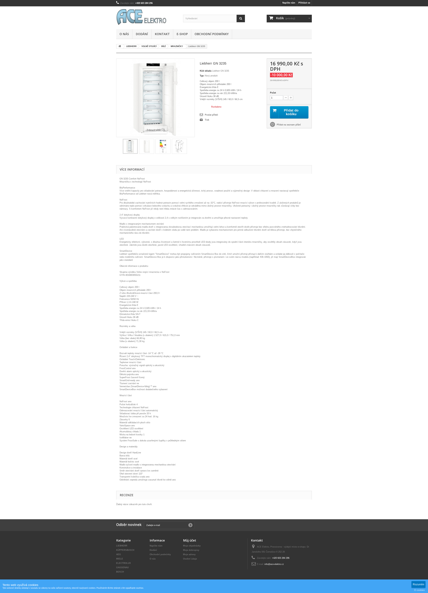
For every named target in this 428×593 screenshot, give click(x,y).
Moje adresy (189, 554)
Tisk (207, 120)
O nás (124, 34)
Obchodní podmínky (212, 34)
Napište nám (288, 3)
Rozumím (418, 584)
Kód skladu (205, 71)
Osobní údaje (190, 559)
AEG (118, 554)
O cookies (419, 590)
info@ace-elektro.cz (274, 564)
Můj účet (189, 540)
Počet (273, 92)
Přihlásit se (304, 3)
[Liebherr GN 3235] (130, 146)
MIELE (119, 559)
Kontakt (162, 34)
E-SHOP (182, 34)
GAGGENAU (122, 567)
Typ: (202, 75)
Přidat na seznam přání (288, 124)
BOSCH (120, 572)
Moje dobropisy (191, 550)
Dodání (142, 34)
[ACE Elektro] (147, 17)
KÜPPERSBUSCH (125, 550)
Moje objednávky (192, 546)
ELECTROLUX (123, 563)
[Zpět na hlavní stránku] (120, 46)
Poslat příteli (211, 115)
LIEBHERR (121, 546)
